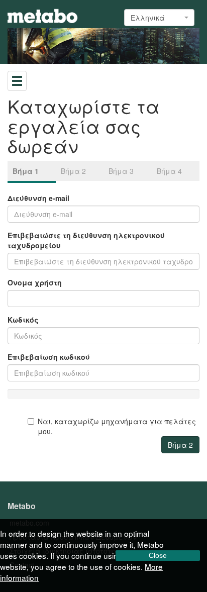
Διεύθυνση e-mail (38, 198)
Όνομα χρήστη (35, 282)
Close (158, 555)
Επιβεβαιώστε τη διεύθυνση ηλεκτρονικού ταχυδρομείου (86, 240)
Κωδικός (23, 320)
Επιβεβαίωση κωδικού (49, 357)
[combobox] (159, 17)
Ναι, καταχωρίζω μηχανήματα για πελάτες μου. (117, 426)
